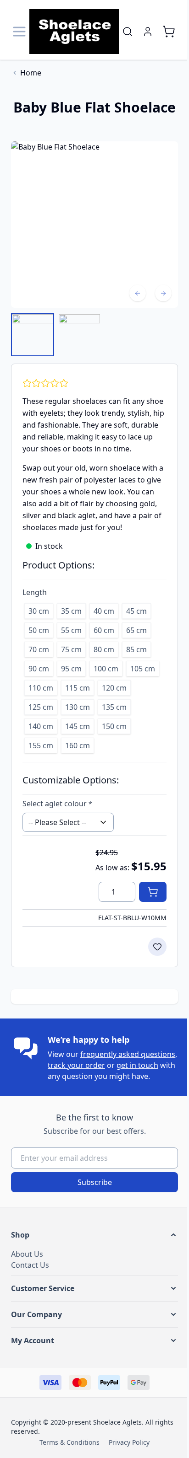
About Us (27, 1254)
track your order (76, 1065)
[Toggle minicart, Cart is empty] (169, 31)
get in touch (137, 1065)
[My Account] (147, 31)
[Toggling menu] (20, 31)
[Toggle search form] (127, 31)
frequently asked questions (127, 1054)
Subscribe (95, 1182)
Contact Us (30, 1265)
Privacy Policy (129, 1442)
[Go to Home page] (74, 31)
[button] (94, 1235)
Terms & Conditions (69, 1442)
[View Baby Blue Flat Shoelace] (32, 334)
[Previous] (138, 293)
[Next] (163, 293)
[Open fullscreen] (94, 224)
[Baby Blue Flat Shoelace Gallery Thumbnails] (56, 334)
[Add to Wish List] (157, 947)
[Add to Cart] (153, 892)
